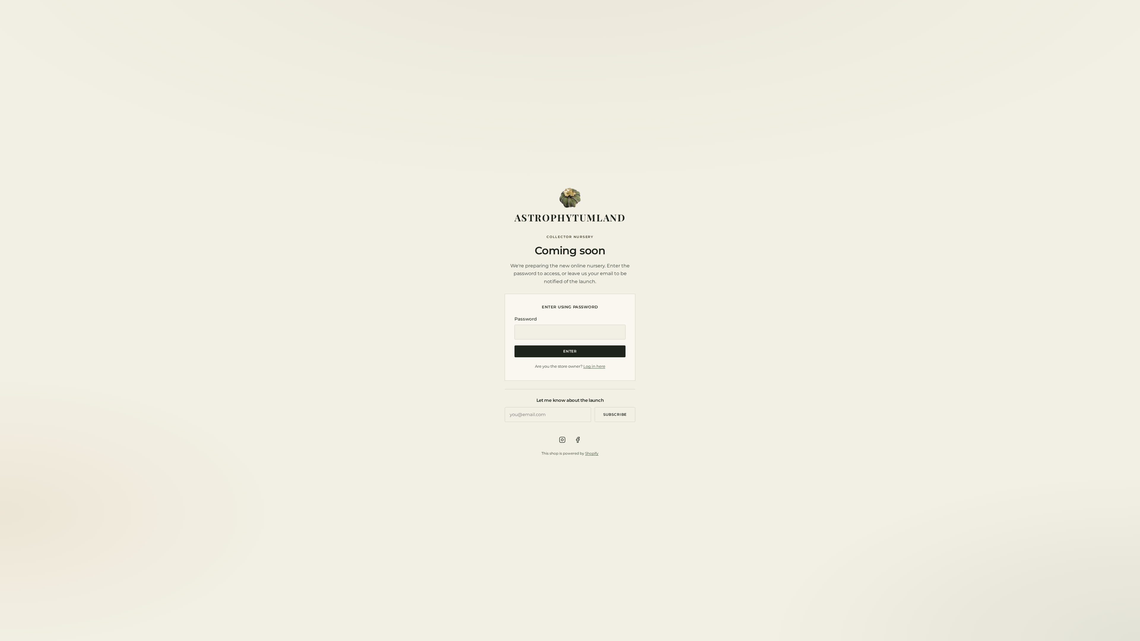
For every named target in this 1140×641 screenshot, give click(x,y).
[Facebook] (578, 440)
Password (525, 319)
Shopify (591, 453)
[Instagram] (562, 440)
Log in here (594, 366)
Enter (570, 351)
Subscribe (615, 414)
